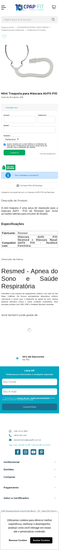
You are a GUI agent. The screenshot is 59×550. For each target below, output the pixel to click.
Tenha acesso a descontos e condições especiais (29, 374)
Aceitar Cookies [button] (41, 540)
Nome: (7, 115)
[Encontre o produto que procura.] (53, 19)
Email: (6, 125)
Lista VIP (29, 370)
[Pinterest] (41, 454)
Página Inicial (7, 27)
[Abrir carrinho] (54, 7)
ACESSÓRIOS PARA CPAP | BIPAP (33, 27)
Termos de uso (23, 398)
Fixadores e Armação (36, 30)
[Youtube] (33, 454)
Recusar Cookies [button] (18, 540)
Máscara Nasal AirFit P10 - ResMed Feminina (37, 242)
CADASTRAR (29, 407)
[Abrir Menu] (3, 8)
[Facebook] (17, 454)
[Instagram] (25, 454)
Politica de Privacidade (40, 398)
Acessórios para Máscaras (12, 30)
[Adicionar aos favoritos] (4, 36)
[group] (29, 358)
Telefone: (42, 115)
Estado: (7, 135)
